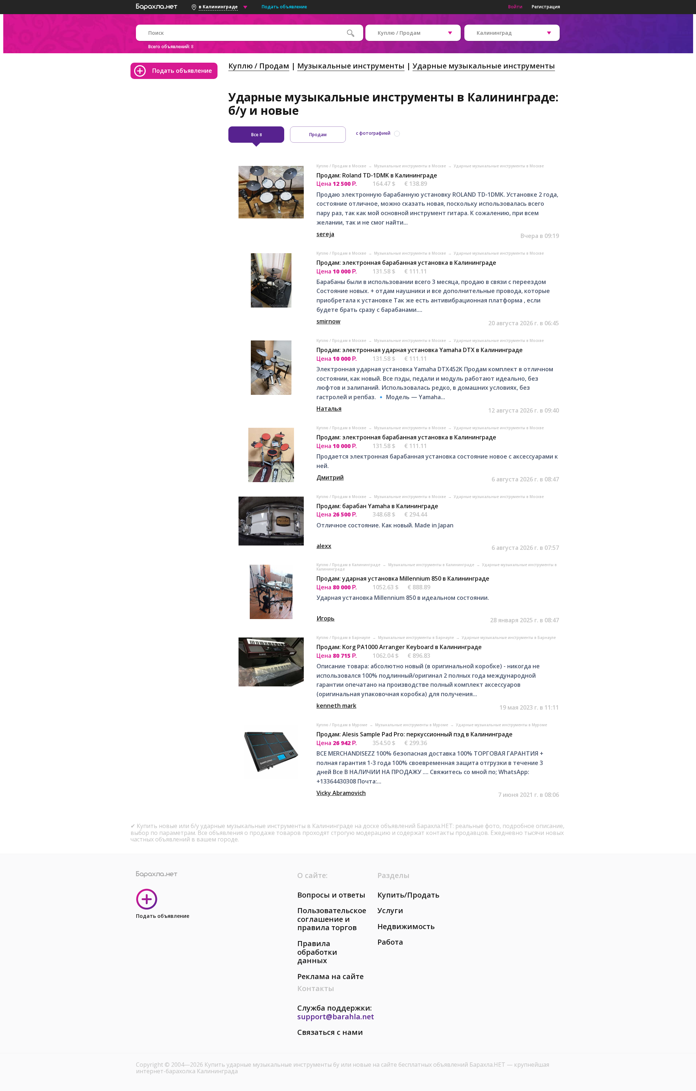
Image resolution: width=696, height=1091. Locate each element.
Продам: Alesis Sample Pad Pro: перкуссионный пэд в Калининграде (414, 734)
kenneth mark (336, 706)
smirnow (328, 321)
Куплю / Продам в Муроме (342, 724)
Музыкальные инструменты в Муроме (412, 724)
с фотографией (373, 133)
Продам (318, 134)
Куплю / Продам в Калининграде (348, 564)
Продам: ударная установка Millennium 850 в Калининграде (402, 578)
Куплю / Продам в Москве (341, 165)
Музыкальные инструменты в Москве (410, 165)
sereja (325, 234)
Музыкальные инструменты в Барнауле (416, 637)
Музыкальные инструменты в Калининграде (431, 564)
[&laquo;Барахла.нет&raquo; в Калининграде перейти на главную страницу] (156, 6)
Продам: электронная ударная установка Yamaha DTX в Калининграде (419, 350)
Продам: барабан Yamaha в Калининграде (377, 506)
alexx (323, 546)
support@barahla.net (335, 1016)
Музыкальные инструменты (351, 66)
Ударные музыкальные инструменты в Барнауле (509, 637)
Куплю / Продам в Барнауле (343, 637)
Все (256, 134)
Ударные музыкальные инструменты (484, 66)
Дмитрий (330, 477)
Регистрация (546, 7)
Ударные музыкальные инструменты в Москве (499, 165)
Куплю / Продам (258, 66)
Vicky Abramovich (341, 793)
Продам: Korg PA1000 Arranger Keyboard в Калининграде (399, 647)
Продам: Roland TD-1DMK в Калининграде (376, 175)
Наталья (328, 409)
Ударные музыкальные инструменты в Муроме (501, 724)
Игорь (325, 618)
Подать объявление (284, 7)
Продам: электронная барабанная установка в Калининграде (406, 263)
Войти (515, 7)
